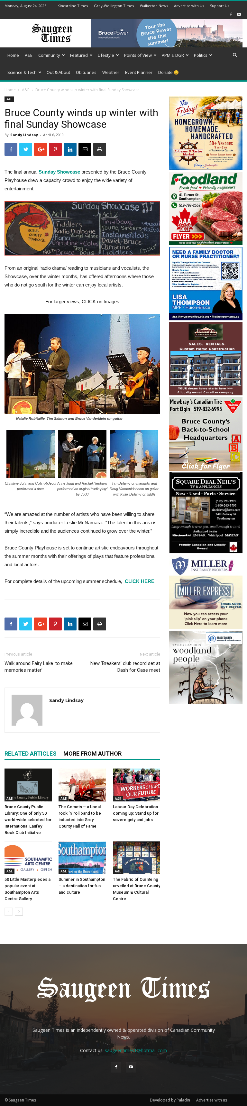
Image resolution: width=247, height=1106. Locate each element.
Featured (79, 55)
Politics (200, 55)
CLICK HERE (139, 581)
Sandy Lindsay (24, 134)
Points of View (138, 55)
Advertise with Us (189, 5)
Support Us (219, 5)
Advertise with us (211, 1100)
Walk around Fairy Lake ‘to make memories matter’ (39, 666)
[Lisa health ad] (205, 319)
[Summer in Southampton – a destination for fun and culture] (82, 857)
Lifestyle (106, 55)
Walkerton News (154, 5)
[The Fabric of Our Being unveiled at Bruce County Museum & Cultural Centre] (136, 857)
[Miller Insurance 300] (205, 627)
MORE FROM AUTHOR (92, 753)
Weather (110, 72)
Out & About (58, 72)
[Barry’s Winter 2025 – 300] (205, 394)
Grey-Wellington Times (114, 5)
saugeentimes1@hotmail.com (136, 1050)
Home (13, 55)
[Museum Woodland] (205, 702)
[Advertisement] (206, 740)
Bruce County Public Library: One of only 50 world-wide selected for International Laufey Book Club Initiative (28, 819)
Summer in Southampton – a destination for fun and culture (82, 886)
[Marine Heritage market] (205, 168)
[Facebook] (230, 14)
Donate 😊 (168, 72)
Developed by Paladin (170, 1100)
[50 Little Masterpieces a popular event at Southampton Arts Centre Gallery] (28, 857)
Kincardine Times (73, 5)
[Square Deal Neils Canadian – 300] (205, 552)
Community (49, 55)
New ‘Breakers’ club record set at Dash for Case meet (125, 666)
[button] (234, 55)
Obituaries (86, 72)
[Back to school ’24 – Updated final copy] (205, 469)
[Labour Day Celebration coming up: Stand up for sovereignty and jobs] (136, 785)
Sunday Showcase (59, 172)
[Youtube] (238, 14)
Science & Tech (22, 72)
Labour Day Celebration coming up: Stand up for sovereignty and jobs (136, 813)
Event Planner (138, 72)
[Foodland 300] (205, 243)
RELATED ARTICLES (31, 753)
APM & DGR (173, 55)
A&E (28, 55)
